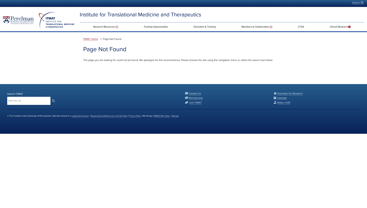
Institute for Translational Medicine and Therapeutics (140, 14)
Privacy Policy (135, 115)
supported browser (80, 115)
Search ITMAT (15, 94)
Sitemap (175, 115)
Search (356, 2)
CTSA (301, 27)
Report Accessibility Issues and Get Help (109, 115)
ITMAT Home (90, 39)
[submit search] (53, 100)
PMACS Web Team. (162, 115)
